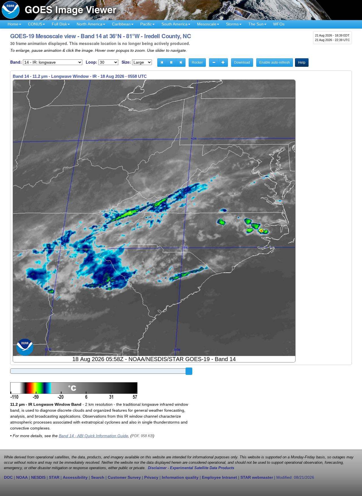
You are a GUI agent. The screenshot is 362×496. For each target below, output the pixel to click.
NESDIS (38, 477)
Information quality (180, 477)
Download (242, 63)
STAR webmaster (256, 477)
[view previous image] (162, 62)
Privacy (151, 477)
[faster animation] (223, 62)
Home (13, 24)
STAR (54, 477)
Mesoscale (206, 24)
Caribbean (121, 24)
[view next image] (181, 62)
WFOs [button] (279, 24)
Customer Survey (124, 477)
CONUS (35, 24)
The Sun (256, 24)
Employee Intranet (219, 477)
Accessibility (75, 477)
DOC (8, 477)
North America (89, 24)
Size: (126, 62)
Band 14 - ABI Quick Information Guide (93, 435)
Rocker (197, 63)
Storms (232, 24)
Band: (16, 62)
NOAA (22, 477)
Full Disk (59, 24)
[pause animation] (171, 62)
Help (301, 63)
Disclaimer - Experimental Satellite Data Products (191, 468)
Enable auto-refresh (274, 63)
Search (97, 477)
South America (174, 24)
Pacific (146, 24)
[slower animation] (214, 62)
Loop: (91, 62)
